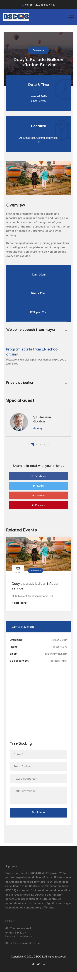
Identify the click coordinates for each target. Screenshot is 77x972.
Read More (19, 603)
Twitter (63, 660)
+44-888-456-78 (59, 646)
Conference (35, 570)
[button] (32, 444)
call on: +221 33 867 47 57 (40, 4)
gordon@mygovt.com (56, 653)
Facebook (54, 660)
